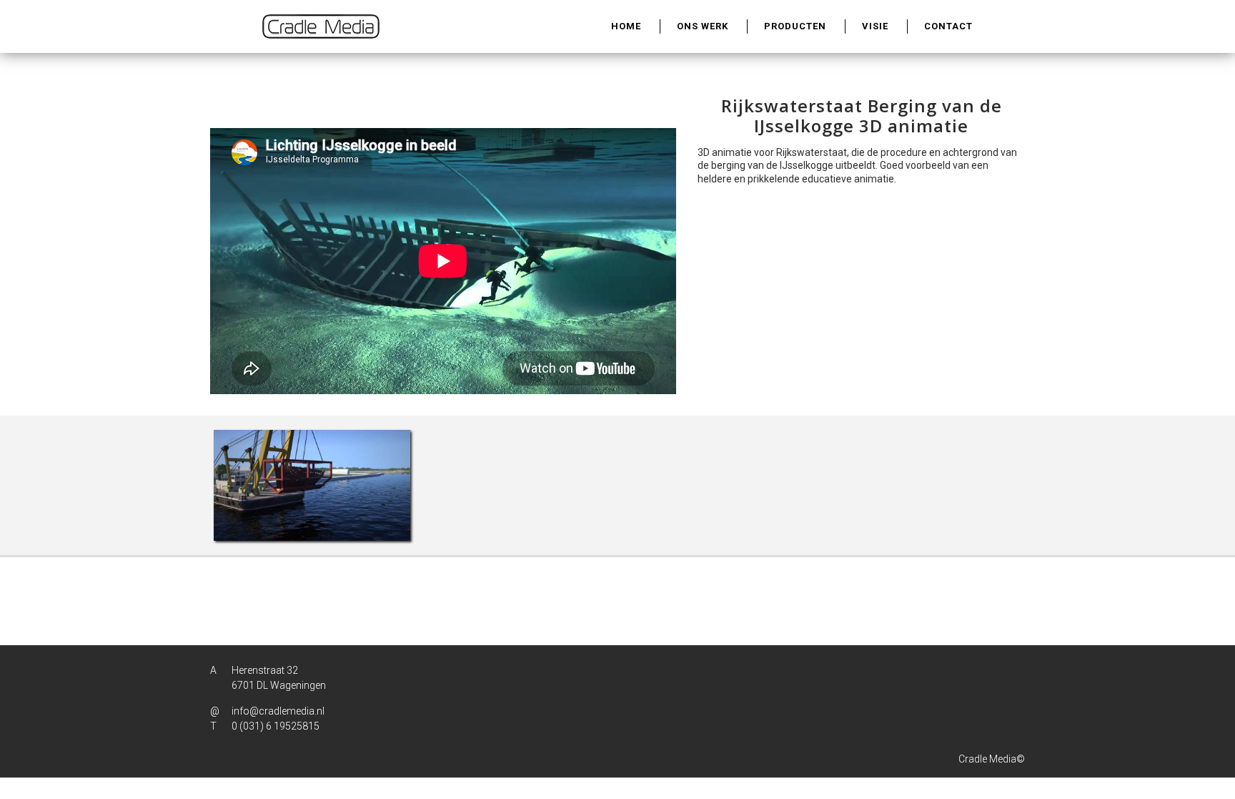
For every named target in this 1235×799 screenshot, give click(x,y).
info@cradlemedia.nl (278, 711)
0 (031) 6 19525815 (275, 726)
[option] (312, 485)
